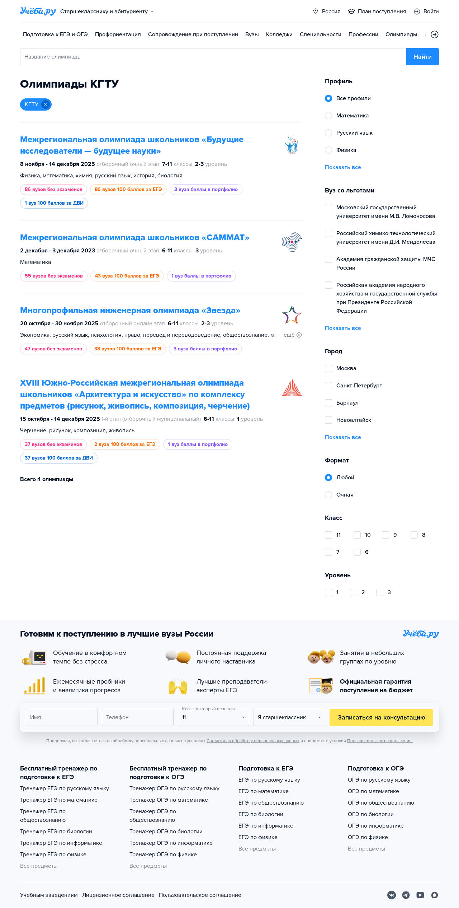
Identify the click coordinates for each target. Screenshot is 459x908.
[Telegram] (406, 895)
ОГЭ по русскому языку (379, 779)
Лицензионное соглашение (118, 895)
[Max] (434, 895)
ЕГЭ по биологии (260, 814)
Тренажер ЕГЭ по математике (59, 800)
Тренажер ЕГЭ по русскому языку (64, 788)
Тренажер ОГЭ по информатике (171, 843)
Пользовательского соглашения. (380, 740)
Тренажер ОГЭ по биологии (166, 831)
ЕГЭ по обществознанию (271, 802)
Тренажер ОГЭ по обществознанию (152, 816)
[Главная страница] (38, 11)
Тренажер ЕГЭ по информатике (61, 843)
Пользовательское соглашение (200, 895)
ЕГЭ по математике (263, 791)
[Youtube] (420, 895)
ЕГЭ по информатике (265, 825)
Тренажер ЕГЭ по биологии (56, 831)
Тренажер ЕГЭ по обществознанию (43, 816)
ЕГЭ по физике (258, 837)
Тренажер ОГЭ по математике (168, 800)
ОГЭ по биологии (371, 814)
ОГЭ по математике (373, 791)
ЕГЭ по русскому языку (269, 779)
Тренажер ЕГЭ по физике (53, 854)
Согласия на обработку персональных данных (253, 740)
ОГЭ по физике (368, 837)
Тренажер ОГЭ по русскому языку (174, 788)
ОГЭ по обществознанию (381, 802)
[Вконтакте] (391, 895)
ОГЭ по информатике (376, 825)
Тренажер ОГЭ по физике (163, 854)
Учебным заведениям (49, 895)
